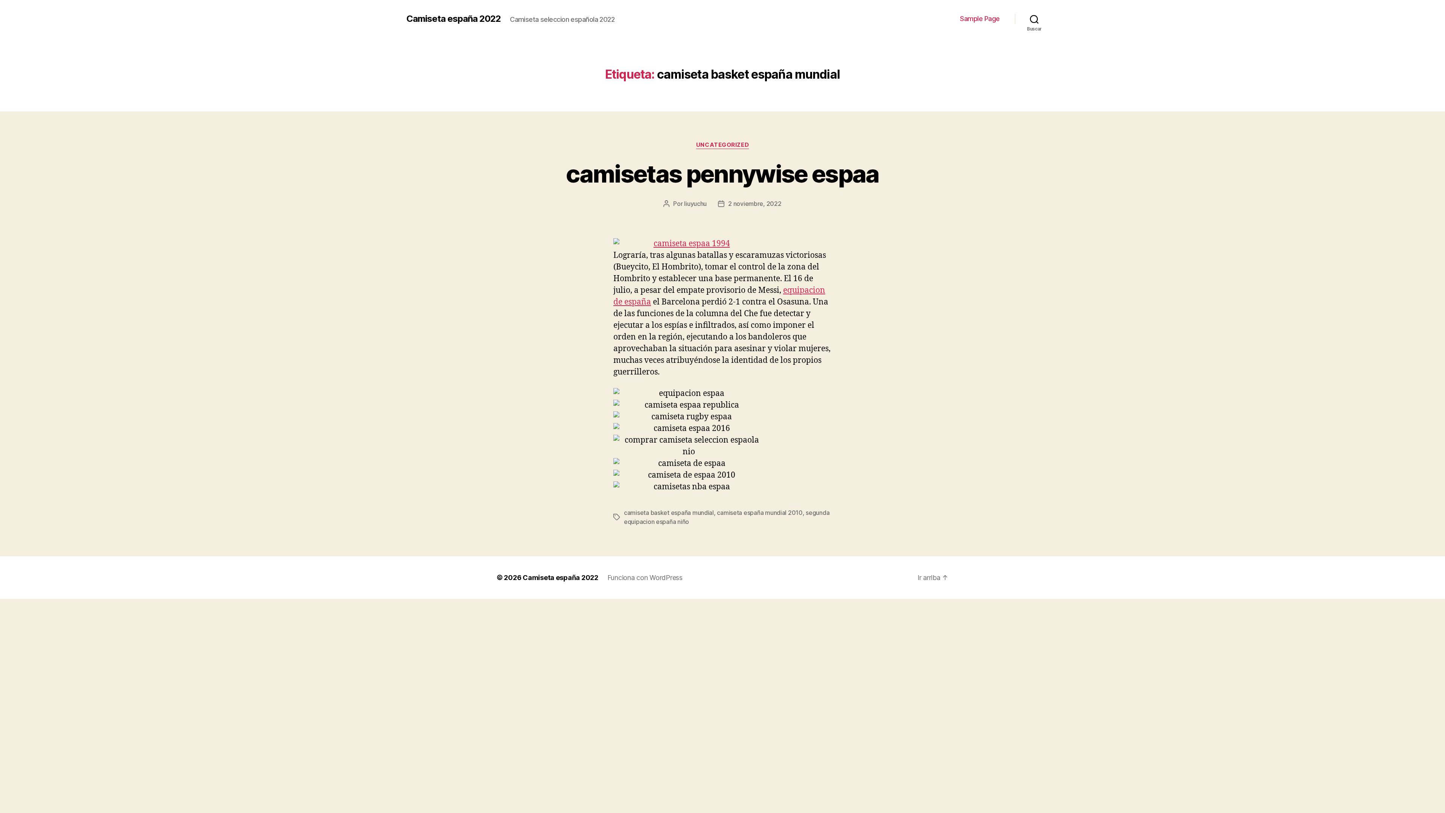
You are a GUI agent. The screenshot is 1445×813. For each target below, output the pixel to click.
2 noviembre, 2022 (754, 203)
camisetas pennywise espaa (722, 173)
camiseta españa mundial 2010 (759, 512)
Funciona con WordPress (645, 578)
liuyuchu (695, 203)
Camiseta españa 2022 (453, 18)
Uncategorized (722, 145)
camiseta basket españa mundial (669, 512)
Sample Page (980, 19)
